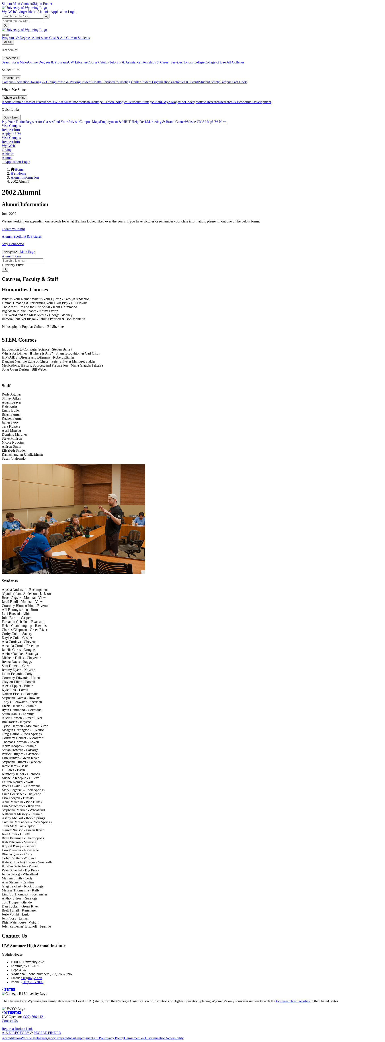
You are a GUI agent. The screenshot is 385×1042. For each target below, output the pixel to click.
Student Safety (209, 82)
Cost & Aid (57, 38)
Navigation (10, 252)
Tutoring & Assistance (124, 62)
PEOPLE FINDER (47, 1033)
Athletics (31, 12)
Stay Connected (13, 244)
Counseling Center (127, 82)
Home (19, 169)
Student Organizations (156, 82)
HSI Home (18, 173)
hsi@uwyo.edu (31, 978)
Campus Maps (90, 122)
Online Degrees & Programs (48, 62)
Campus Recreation (15, 82)
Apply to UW (11, 134)
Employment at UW (89, 1038)
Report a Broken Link (17, 1029)
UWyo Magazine (173, 102)
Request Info (11, 130)
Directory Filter (12, 265)
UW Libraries (77, 62)
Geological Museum (127, 102)
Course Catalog (98, 62)
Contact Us (10, 1021)
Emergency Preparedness (57, 1038)
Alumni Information (25, 177)
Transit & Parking (68, 82)
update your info (13, 229)
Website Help (30, 1038)
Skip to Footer (42, 4)
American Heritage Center (94, 102)
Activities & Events (185, 82)
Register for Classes (39, 122)
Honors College (193, 62)
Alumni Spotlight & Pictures (22, 236)
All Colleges (235, 62)
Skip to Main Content (17, 4)
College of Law (216, 62)
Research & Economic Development (245, 102)
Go (5, 25)
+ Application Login (62, 12)
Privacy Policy (113, 1038)
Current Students (78, 38)
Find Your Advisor (66, 122)
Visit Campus (11, 126)
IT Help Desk (137, 122)
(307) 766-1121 (34, 1017)
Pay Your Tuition (14, 122)
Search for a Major (15, 62)
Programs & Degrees (17, 38)
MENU (8, 42)
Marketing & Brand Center (166, 122)
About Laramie (12, 102)
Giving (20, 12)
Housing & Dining (42, 82)
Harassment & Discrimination (145, 1038)
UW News (219, 122)
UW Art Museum (63, 102)
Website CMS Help (198, 122)
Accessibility (175, 1038)
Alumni (42, 12)
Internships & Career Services (161, 62)
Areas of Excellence (37, 102)
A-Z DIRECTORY (16, 1033)
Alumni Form (11, 256)
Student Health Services (97, 82)
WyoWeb (8, 12)
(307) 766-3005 (32, 982)
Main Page (27, 252)
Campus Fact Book (233, 82)
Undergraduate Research (202, 102)
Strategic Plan (151, 102)
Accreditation (11, 1038)
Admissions (40, 38)
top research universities (293, 1001)
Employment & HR (113, 122)
